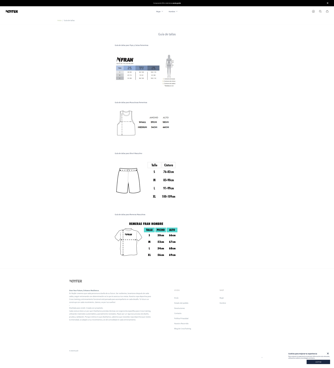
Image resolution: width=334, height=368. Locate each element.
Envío (176, 298)
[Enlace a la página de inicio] (75, 281)
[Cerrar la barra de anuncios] (327, 3)
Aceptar (318, 362)
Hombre (223, 303)
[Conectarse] (313, 11)
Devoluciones (179, 308)
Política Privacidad (181, 318)
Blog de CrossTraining (182, 328)
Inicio (59, 20)
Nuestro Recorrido (181, 323)
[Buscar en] (320, 11)
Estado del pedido (181, 303)
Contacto (177, 313)
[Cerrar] (328, 353)
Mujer (222, 298)
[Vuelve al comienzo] (262, 357)
